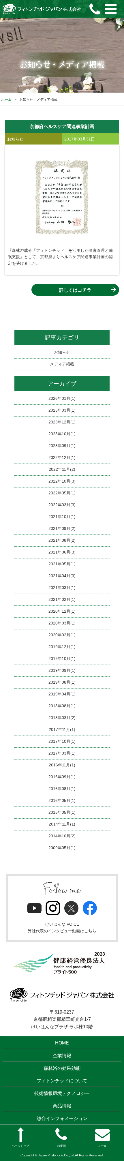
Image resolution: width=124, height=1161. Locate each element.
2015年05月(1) (62, 812)
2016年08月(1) (62, 788)
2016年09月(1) (62, 776)
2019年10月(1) (62, 658)
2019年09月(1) (62, 670)
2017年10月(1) (62, 741)
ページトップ (20, 1145)
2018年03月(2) (62, 717)
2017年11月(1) (62, 729)
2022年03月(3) (62, 504)
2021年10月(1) (62, 516)
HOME (62, 1042)
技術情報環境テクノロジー (62, 1093)
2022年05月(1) (62, 493)
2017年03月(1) (62, 753)
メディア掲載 (62, 364)
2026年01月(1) (62, 398)
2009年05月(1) (62, 847)
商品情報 (62, 1105)
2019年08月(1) (62, 682)
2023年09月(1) (62, 445)
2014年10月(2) (62, 836)
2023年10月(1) (62, 434)
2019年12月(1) (62, 646)
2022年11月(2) (62, 469)
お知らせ (62, 352)
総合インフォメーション (62, 1118)
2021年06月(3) (62, 552)
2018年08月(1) (62, 706)
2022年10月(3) (62, 481)
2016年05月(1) (62, 800)
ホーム (6, 99)
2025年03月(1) (62, 410)
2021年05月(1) (62, 564)
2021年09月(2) (62, 528)
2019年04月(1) (62, 694)
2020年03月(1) (62, 623)
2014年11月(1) (62, 824)
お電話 (61, 1145)
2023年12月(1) (62, 422)
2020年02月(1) (62, 635)
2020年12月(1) (62, 611)
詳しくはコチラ (75, 290)
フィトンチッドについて (62, 1080)
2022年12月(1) (62, 457)
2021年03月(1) (62, 587)
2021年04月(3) (62, 575)
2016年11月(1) (62, 765)
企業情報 (62, 1055)
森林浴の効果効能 (62, 1068)
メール (102, 1145)
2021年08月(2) (62, 540)
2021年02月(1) (62, 599)
